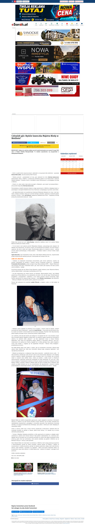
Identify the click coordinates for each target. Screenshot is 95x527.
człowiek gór (20, 515)
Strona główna (46, 518)
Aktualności (26, 1)
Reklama (19, 1)
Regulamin (62, 518)
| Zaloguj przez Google (38, 511)
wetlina (16, 516)
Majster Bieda (53, 515)
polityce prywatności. (66, 523)
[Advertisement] (47, 104)
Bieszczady (15, 515)
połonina (12, 516)
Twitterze (34, 142)
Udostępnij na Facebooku (19, 142)
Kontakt (82, 518)
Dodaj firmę (71, 1)
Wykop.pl (44, 142)
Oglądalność (67, 518)
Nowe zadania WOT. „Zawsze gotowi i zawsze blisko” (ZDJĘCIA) (46, 473)
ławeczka (48, 515)
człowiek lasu (44, 515)
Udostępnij (36, 483)
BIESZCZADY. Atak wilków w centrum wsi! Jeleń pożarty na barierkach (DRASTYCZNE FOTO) (23, 473)
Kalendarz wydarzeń (69, 154)
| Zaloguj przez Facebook (26, 511)
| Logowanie (15, 511)
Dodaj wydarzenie (79, 1)
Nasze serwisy (78, 518)
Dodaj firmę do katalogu (54, 518)
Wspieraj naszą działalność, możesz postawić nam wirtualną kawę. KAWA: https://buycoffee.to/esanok (36, 146)
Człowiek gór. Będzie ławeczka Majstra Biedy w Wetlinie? (32, 515)
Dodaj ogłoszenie (64, 1)
